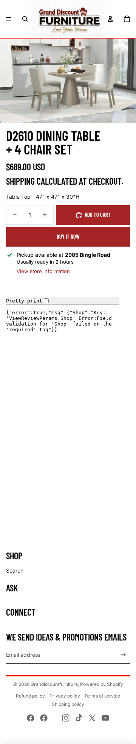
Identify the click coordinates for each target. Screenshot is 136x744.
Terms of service (102, 696)
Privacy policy (64, 696)
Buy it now (68, 236)
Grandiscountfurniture (54, 684)
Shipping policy (68, 704)
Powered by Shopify (101, 684)
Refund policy (30, 696)
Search (14, 570)
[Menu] (8, 19)
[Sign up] (123, 655)
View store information (43, 271)
